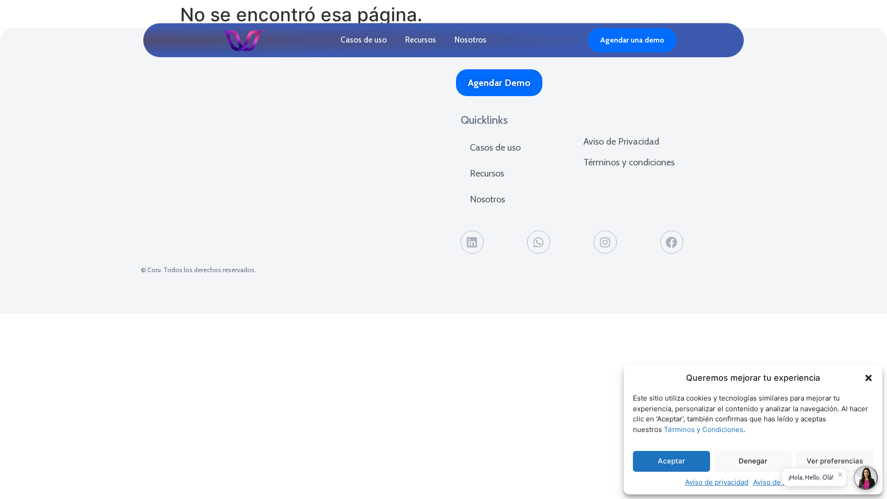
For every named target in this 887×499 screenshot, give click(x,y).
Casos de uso (363, 39)
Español (569, 40)
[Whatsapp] (538, 242)
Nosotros (470, 39)
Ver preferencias (835, 460)
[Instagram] (605, 242)
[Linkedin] (472, 242)
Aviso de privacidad (716, 482)
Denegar (753, 460)
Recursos (420, 39)
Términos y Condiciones (703, 429)
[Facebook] (671, 242)
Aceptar (671, 460)
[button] (868, 378)
